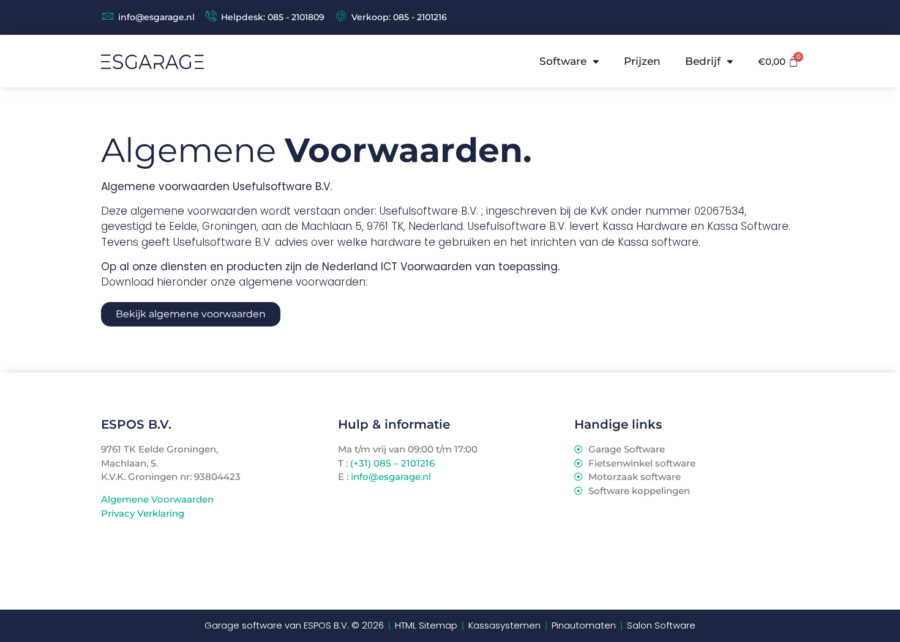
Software (563, 61)
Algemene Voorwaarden (157, 499)
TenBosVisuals (134, 559)
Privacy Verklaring (142, 513)
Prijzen (642, 61)
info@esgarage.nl (391, 476)
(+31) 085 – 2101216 (391, 463)
